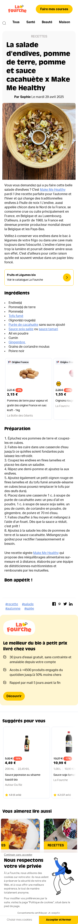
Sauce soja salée (21, 329)
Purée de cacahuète (23, 324)
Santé (30, 22)
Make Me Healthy (52, 189)
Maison (64, 22)
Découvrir (14, 696)
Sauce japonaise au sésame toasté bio (22, 777)
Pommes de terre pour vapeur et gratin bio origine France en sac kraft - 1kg (27, 405)
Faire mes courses (54, 9)
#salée (29, 608)
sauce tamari (48, 329)
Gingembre (17, 342)
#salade (28, 604)
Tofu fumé (16, 316)
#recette (11, 604)
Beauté (47, 22)
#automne (12, 608)
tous (16, 22)
